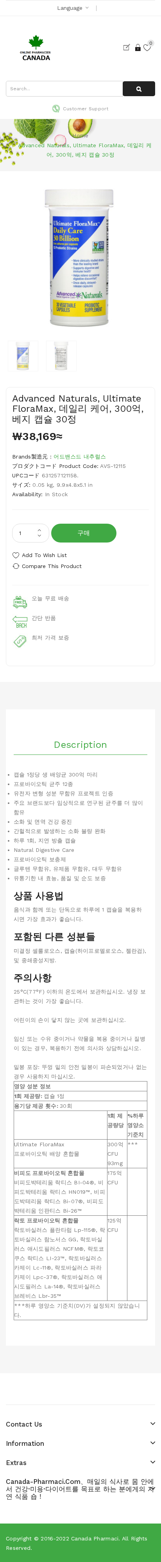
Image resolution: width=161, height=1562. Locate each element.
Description (80, 744)
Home (80, 135)
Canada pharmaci (94, 1538)
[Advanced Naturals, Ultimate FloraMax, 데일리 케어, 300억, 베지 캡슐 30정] (23, 356)
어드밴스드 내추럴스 (80, 456)
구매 (83, 533)
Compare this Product (52, 566)
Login (138, 47)
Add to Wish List (44, 555)
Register (128, 47)
